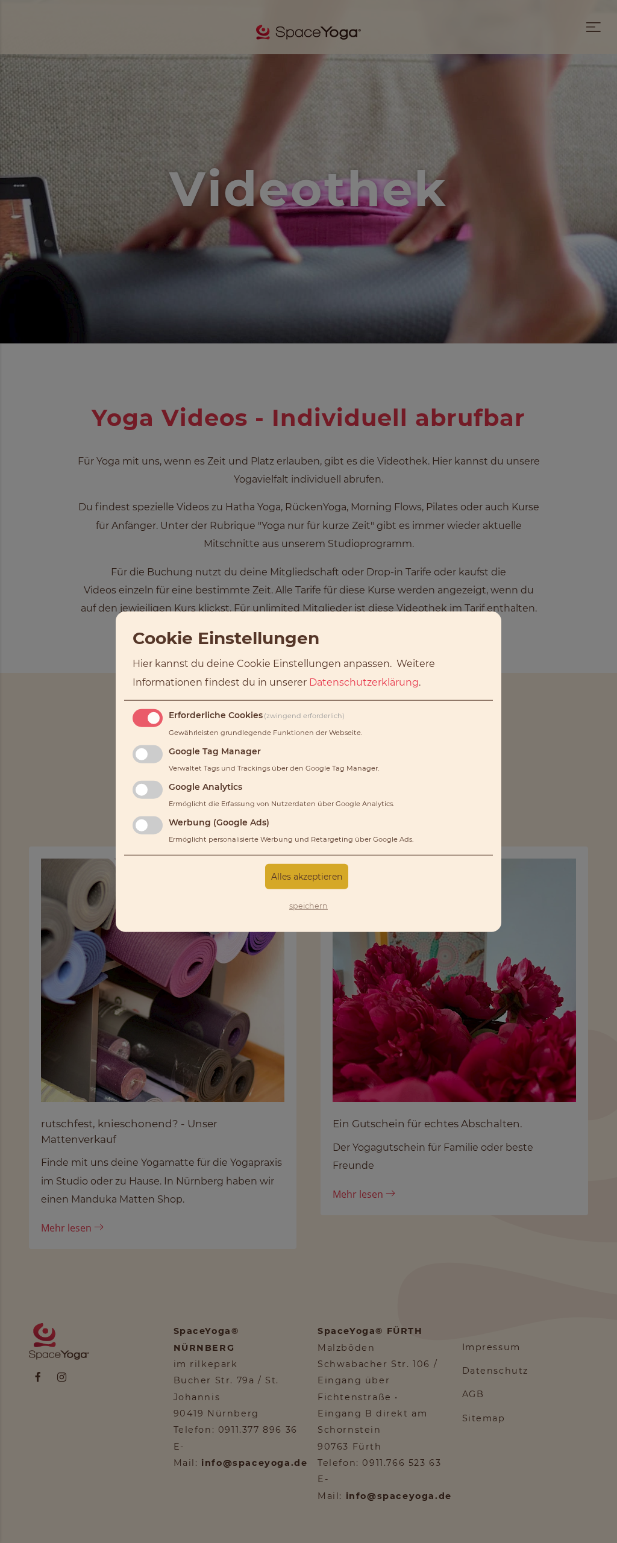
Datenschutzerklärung (364, 681)
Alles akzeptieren (306, 876)
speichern (308, 905)
